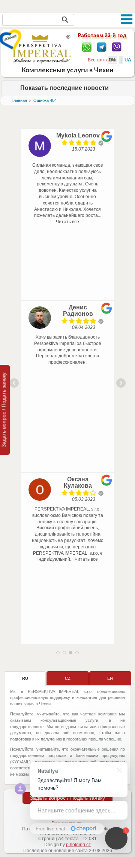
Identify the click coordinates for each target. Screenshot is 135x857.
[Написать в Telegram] (102, 46)
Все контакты (102, 60)
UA (127, 60)
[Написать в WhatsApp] (87, 46)
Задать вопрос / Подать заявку (67, 798)
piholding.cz (78, 844)
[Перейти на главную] (41, 48)
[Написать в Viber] (117, 46)
